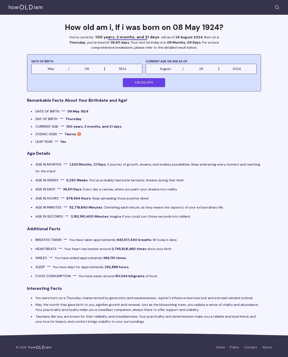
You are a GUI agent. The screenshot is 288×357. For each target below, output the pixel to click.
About (267, 347)
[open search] (277, 7)
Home (220, 347)
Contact (250, 347)
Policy (234, 347)
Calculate (144, 82)
